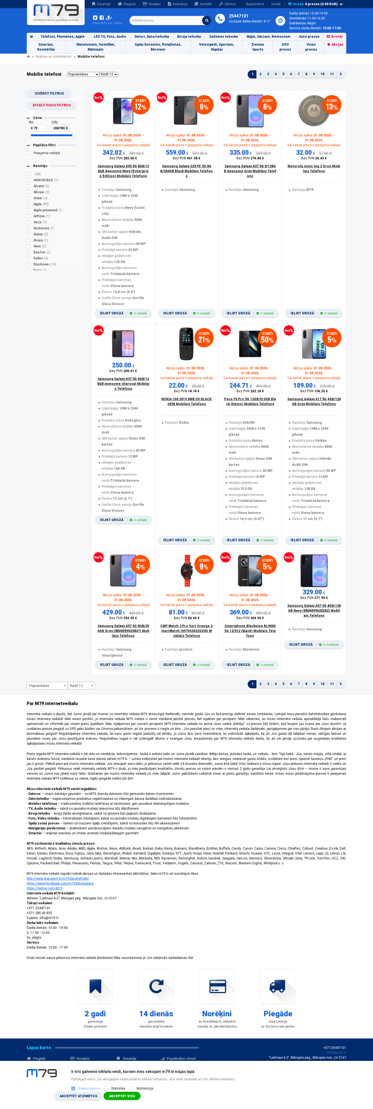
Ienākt (276, 4)
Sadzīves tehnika (223, 37)
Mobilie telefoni (91, 56)
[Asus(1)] (29, 223)
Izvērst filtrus (49, 93)
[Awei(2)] (29, 247)
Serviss (230, 4)
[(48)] (29, 175)
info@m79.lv (336, 1053)
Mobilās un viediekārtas (54, 56)
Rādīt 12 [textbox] (76, 686)
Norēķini (155, 4)
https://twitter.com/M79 (45, 888)
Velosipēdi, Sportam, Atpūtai (216, 47)
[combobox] (170, 20)
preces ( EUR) (315, 4)
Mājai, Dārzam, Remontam (269, 37)
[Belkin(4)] (29, 259)
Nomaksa (180, 4)
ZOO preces (285, 47)
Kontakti (206, 4)
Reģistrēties (255, 4)
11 (332, 74)
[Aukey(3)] (29, 235)
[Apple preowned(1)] (29, 211)
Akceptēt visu (122, 1096)
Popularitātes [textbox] (39, 686)
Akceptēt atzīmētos (78, 1096)
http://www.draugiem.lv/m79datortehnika (58, 878)
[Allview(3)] (29, 193)
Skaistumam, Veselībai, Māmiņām (95, 47)
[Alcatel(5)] (29, 187)
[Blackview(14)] (29, 265)
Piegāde (129, 4)
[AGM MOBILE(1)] (29, 181)
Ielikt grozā (123, 313)
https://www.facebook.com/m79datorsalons (60, 883)
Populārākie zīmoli (181, 1059)
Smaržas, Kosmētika (46, 47)
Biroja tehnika (189, 37)
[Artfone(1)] (29, 217)
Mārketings (145, 1088)
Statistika (118, 1088)
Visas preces (311, 47)
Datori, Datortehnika (152, 37)
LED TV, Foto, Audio (110, 37)
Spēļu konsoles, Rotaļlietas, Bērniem (158, 47)
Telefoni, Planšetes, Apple (63, 37)
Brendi (337, 37)
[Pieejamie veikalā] (29, 154)
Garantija (104, 4)
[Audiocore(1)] (29, 229)
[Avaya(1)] (29, 241)
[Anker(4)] (29, 199)
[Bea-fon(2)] (29, 253)
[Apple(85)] (29, 205)
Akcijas (337, 44)
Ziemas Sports (257, 47)
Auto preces (309, 37)
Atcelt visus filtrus (51, 105)
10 (322, 74)
